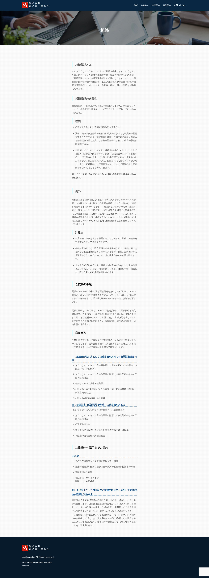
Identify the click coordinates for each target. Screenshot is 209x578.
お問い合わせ (180, 5)
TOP (136, 5)
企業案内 (156, 5)
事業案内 (167, 5)
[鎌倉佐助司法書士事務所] (36, 6)
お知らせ (145, 5)
